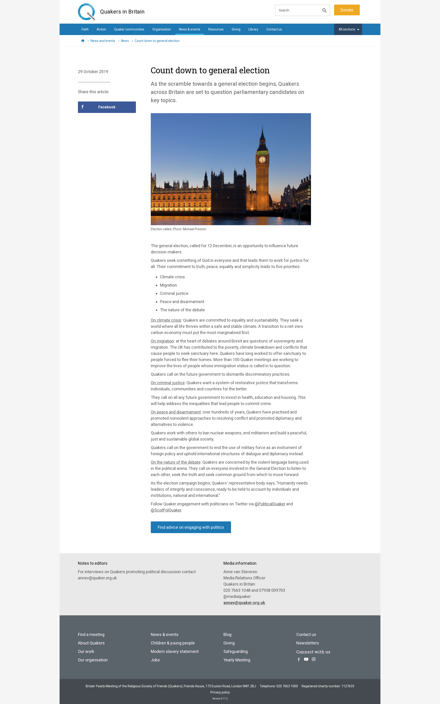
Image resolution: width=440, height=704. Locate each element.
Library (253, 29)
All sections (347, 29)
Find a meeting (91, 634)
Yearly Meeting (236, 659)
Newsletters (307, 643)
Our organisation (93, 659)
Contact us (274, 29)
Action (101, 29)
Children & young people (173, 643)
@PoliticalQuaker (270, 503)
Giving (236, 29)
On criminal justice (168, 382)
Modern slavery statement (175, 651)
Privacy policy (220, 692)
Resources (216, 29)
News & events (189, 29)
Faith (85, 29)
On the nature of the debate (176, 462)
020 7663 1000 (287, 686)
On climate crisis (166, 320)
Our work (86, 651)
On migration (162, 341)
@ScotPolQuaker (166, 510)
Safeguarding (235, 651)
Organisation (161, 29)
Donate (347, 10)
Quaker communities (129, 29)
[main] (220, 300)
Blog (227, 634)
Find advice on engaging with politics (191, 527)
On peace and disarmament (176, 412)
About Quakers (91, 643)
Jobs (155, 659)
